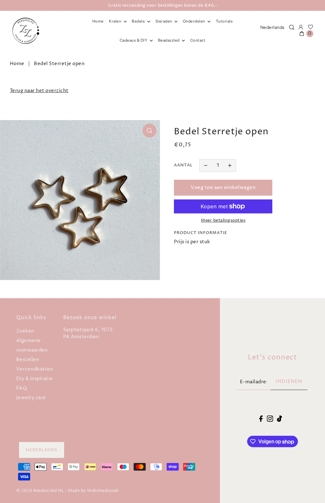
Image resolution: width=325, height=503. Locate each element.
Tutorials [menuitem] (224, 21)
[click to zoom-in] (149, 130)
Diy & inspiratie (34, 378)
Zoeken (25, 331)
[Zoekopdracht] (291, 27)
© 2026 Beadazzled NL (40, 490)
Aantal (183, 165)
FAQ (21, 388)
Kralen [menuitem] (115, 21)
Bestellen (27, 359)
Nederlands (272, 27)
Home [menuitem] (98, 21)
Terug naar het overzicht (39, 90)
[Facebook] (261, 418)
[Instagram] (270, 418)
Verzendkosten (34, 369)
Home (17, 63)
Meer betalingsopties (223, 220)
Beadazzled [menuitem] (169, 40)
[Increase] (230, 165)
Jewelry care (31, 397)
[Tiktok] (279, 418)
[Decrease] (206, 165)
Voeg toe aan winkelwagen (223, 187)
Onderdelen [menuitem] (194, 21)
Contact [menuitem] (198, 40)
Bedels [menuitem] (139, 21)
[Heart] (310, 27)
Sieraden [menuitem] (164, 21)
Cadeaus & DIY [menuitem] (134, 40)
